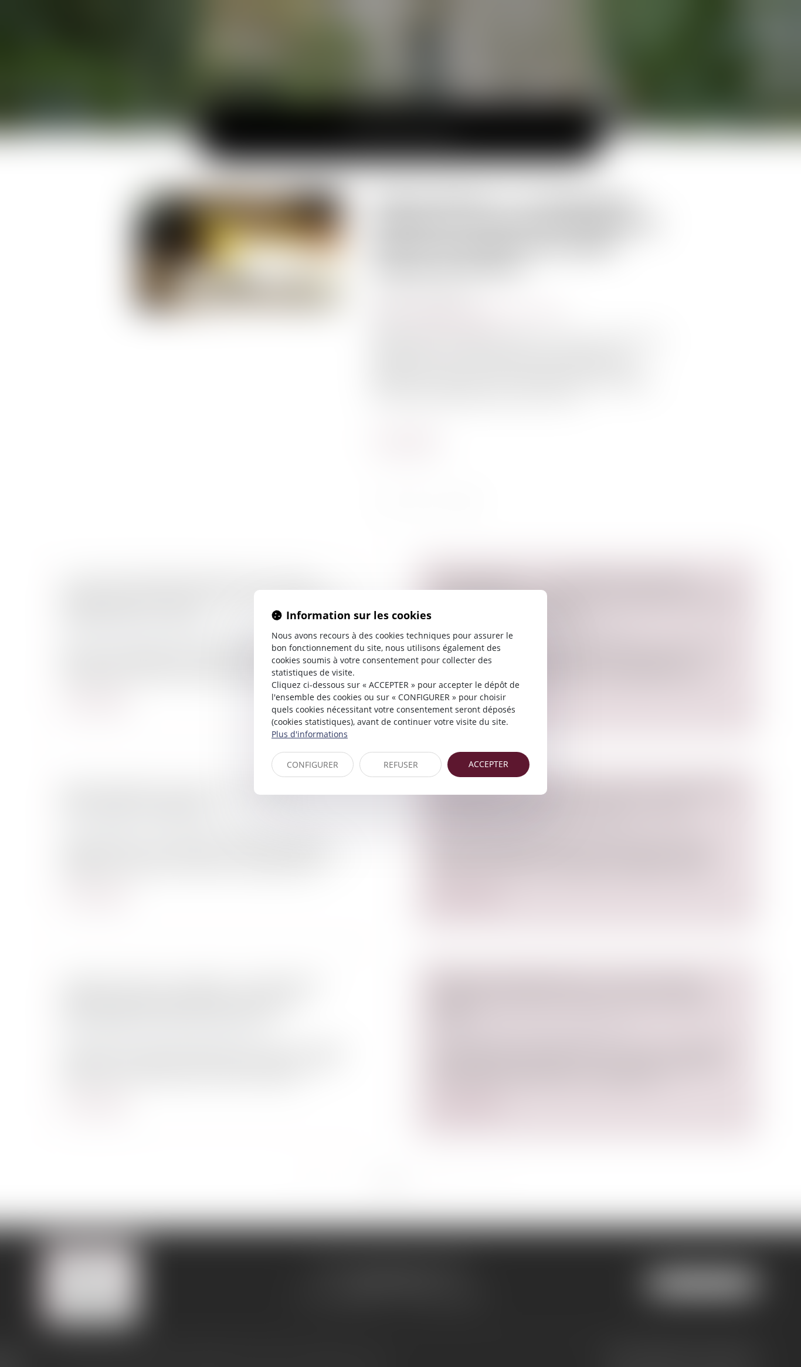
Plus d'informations (309, 734)
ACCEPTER (488, 763)
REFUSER (400, 764)
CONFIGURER (312, 764)
